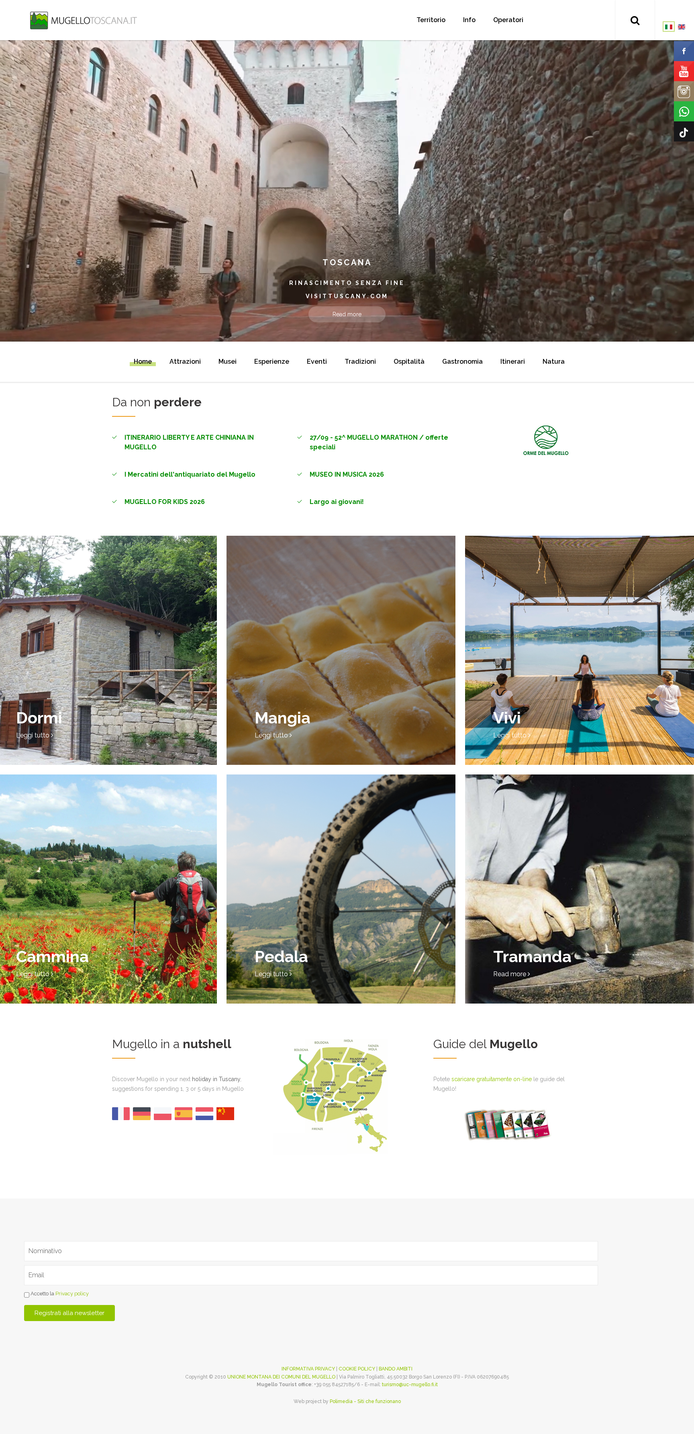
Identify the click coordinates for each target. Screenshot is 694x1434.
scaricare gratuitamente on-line (491, 1079)
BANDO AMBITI (395, 1369)
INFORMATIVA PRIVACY (308, 1369)
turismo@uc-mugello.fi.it (410, 1384)
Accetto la (59, 1294)
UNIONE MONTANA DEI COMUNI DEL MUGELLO (281, 1377)
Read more (347, 314)
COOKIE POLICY (357, 1369)
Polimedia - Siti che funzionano (365, 1401)
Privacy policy (72, 1294)
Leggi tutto (33, 735)
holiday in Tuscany (216, 1079)
